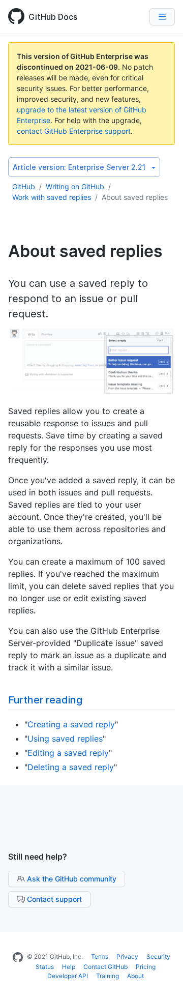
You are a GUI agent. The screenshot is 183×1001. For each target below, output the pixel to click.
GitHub (23, 186)
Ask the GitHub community (71, 878)
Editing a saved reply (68, 753)
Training (107, 976)
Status (45, 966)
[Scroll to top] (165, 983)
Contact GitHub (105, 966)
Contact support (54, 899)
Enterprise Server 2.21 (79, 167)
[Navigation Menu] (162, 16)
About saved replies (135, 197)
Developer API (67, 976)
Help (68, 966)
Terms (99, 956)
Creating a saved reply (71, 724)
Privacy (127, 956)
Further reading (45, 700)
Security (158, 956)
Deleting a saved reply (70, 767)
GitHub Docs (52, 17)
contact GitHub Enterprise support (74, 131)
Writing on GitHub (75, 186)
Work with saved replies (51, 197)
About (135, 976)
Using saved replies (65, 738)
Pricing (146, 966)
